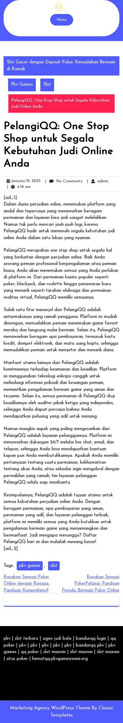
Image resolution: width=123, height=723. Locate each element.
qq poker (30, 652)
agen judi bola (57, 638)
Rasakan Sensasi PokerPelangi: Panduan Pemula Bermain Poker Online (90, 584)
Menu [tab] (62, 20)
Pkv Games (22, 84)
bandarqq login (91, 638)
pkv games (29, 566)
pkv (7, 638)
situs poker (17, 659)
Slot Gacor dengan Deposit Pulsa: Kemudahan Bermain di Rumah (61, 65)
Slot (47, 84)
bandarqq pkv (90, 645)
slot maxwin (54, 652)
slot (53, 566)
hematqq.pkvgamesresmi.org (60, 659)
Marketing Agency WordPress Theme (51, 708)
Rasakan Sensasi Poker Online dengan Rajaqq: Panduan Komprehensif (26, 584)
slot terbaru (26, 638)
